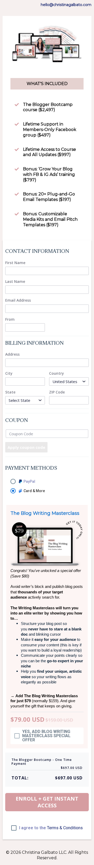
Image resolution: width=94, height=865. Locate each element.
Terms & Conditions (65, 827)
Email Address (18, 300)
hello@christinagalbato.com (66, 4)
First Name (15, 262)
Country (56, 373)
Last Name (15, 281)
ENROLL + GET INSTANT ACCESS (47, 802)
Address (12, 354)
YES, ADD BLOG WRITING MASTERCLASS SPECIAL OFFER (46, 736)
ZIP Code (57, 392)
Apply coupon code (26, 447)
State (10, 392)
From (10, 319)
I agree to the (51, 828)
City (9, 373)
